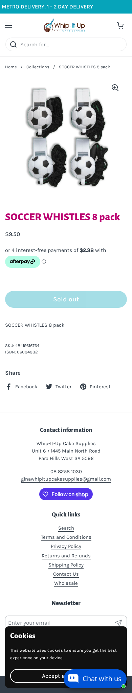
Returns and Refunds (66, 556)
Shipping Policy (66, 565)
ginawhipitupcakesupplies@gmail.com (66, 479)
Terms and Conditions (66, 537)
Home (11, 66)
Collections (37, 66)
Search (66, 528)
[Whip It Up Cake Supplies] (64, 25)
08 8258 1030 (66, 471)
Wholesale (66, 583)
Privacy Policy (66, 546)
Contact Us (66, 574)
